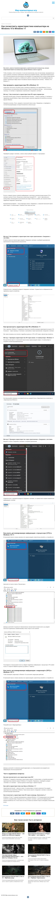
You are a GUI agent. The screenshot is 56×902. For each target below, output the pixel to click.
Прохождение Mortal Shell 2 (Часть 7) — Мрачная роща (13, 877)
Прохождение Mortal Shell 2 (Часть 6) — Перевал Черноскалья (39, 877)
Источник (5, 805)
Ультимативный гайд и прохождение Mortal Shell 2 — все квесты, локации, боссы (12, 856)
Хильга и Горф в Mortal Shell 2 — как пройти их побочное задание (13, 834)
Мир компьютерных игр (26, 10)
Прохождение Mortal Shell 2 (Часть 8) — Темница (39, 855)
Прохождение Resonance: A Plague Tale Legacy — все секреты (39, 834)
